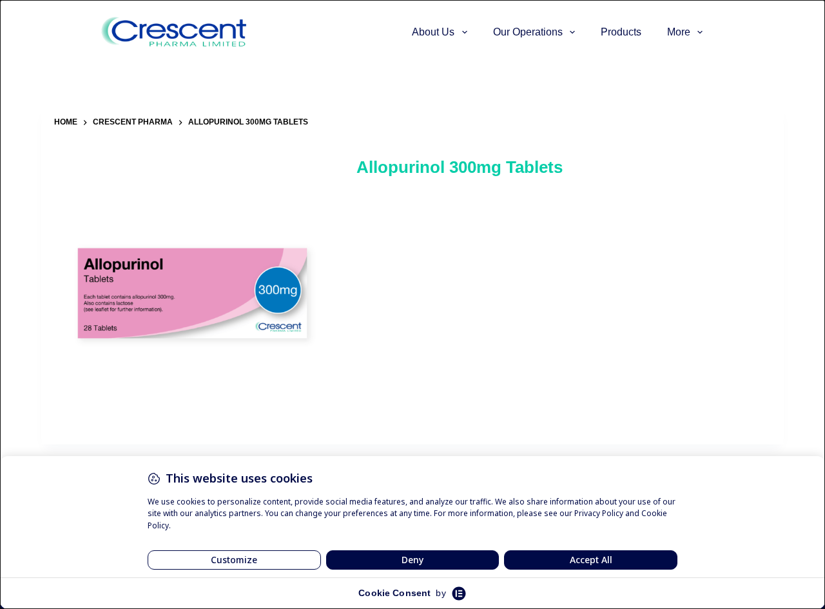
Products (621, 31)
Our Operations (528, 31)
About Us (433, 31)
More (678, 31)
